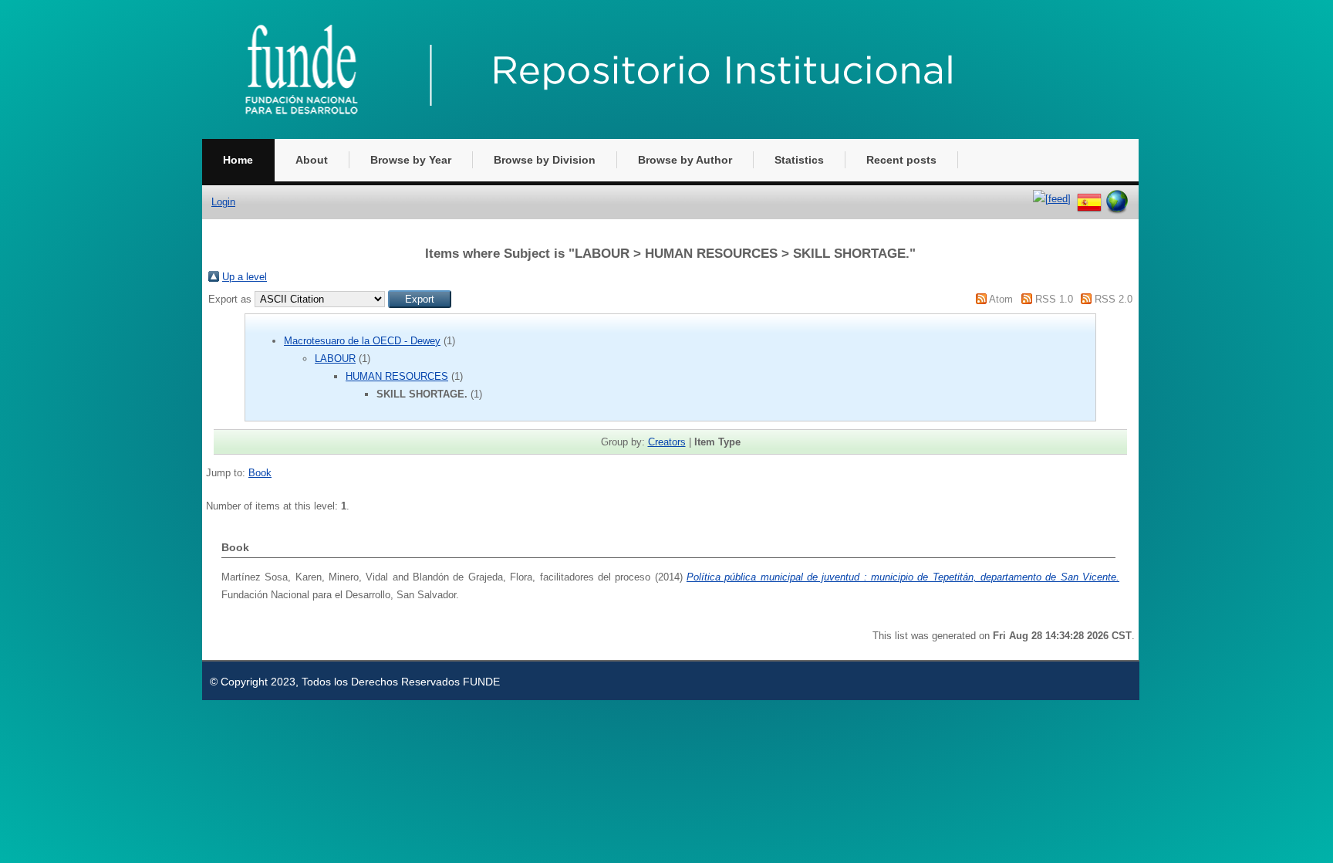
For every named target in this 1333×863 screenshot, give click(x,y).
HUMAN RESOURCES (397, 376)
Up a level (244, 277)
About (311, 160)
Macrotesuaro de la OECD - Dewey (362, 341)
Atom (1001, 299)
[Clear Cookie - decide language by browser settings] (1117, 199)
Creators (667, 442)
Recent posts (901, 160)
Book (260, 473)
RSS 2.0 (1113, 299)
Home (238, 160)
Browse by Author (685, 160)
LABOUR (335, 358)
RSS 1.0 (1054, 299)
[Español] (1089, 199)
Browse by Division (545, 160)
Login (223, 202)
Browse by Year (410, 160)
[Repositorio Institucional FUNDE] (626, 135)
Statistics (799, 160)
